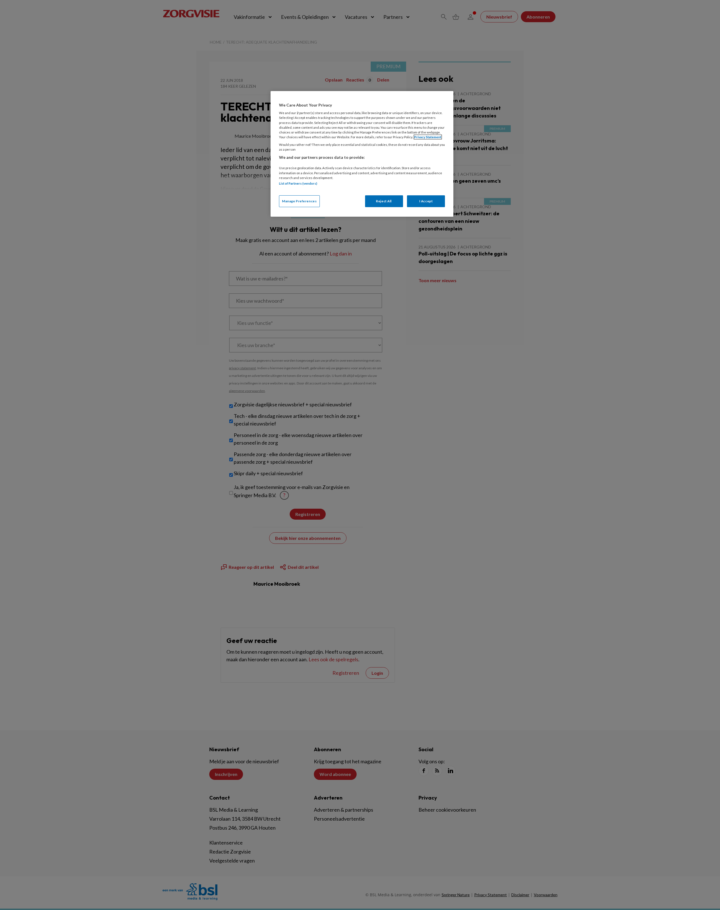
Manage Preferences (299, 201)
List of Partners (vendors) (298, 183)
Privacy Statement (427, 137)
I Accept (426, 201)
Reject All (384, 201)
